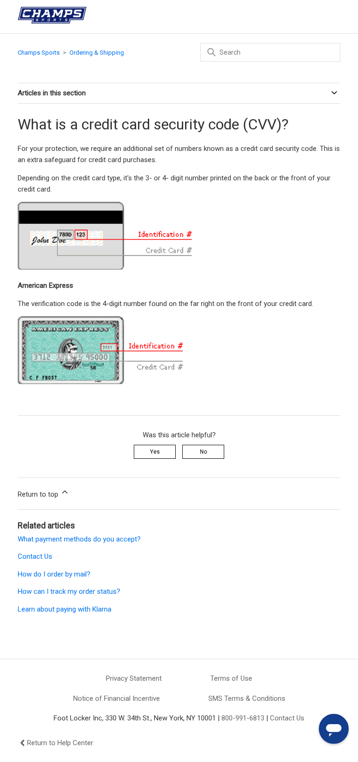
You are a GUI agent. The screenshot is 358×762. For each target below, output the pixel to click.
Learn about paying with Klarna (64, 609)
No (203, 452)
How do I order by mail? (54, 574)
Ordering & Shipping (96, 52)
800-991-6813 (242, 718)
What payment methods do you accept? (79, 539)
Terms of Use (231, 678)
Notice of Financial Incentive (116, 698)
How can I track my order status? (69, 591)
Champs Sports (39, 52)
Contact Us (35, 556)
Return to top (39, 494)
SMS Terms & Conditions (246, 698)
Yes (155, 452)
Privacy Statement (134, 678)
